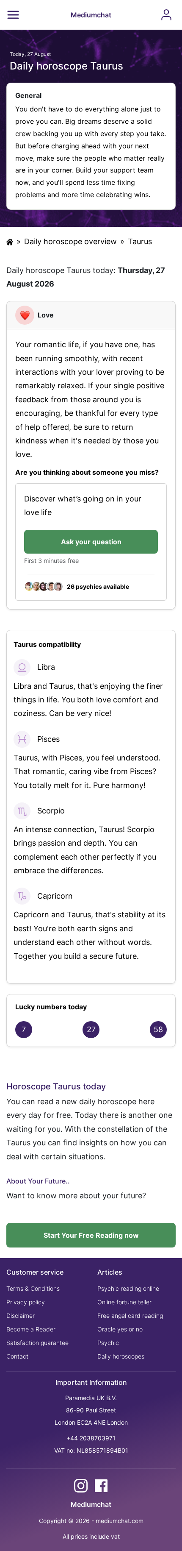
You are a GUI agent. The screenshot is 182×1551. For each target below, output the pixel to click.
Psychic (108, 1342)
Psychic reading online (128, 1288)
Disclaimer (20, 1315)
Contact (17, 1356)
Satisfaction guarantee (37, 1342)
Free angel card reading (130, 1315)
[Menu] (13, 15)
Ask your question (91, 541)
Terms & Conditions (33, 1288)
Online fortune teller (124, 1302)
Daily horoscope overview (70, 241)
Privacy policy (25, 1302)
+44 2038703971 (91, 1438)
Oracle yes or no (120, 1329)
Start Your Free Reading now (91, 1235)
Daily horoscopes (120, 1356)
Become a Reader (30, 1329)
